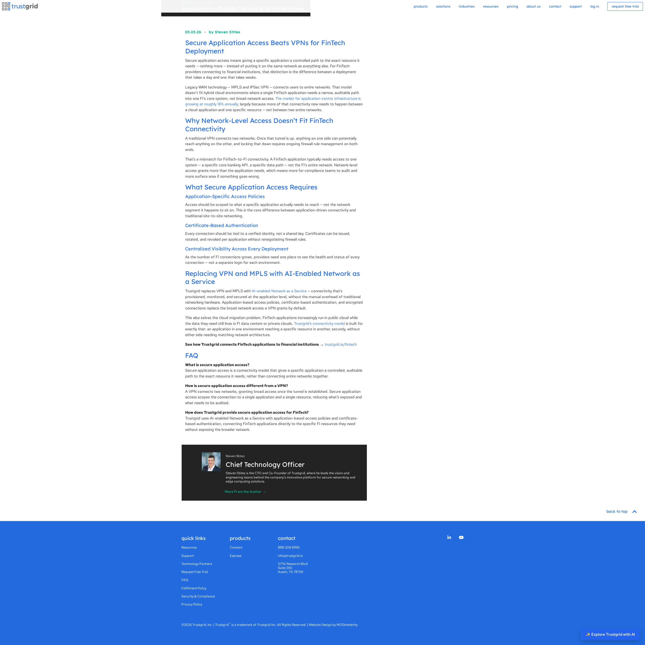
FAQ (184, 580)
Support (576, 6)
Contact (555, 6)
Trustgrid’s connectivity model (319, 323)
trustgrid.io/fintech (341, 344)
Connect (236, 547)
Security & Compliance (198, 596)
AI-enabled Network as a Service (279, 291)
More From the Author (245, 491)
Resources (490, 6)
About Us (533, 6)
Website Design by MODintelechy (333, 625)
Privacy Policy (191, 604)
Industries (466, 6)
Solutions (443, 6)
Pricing (512, 6)
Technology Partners (196, 564)
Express (235, 556)
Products (421, 6)
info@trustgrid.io (290, 556)
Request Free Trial (625, 6)
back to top (617, 511)
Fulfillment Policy (193, 588)
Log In (594, 6)
